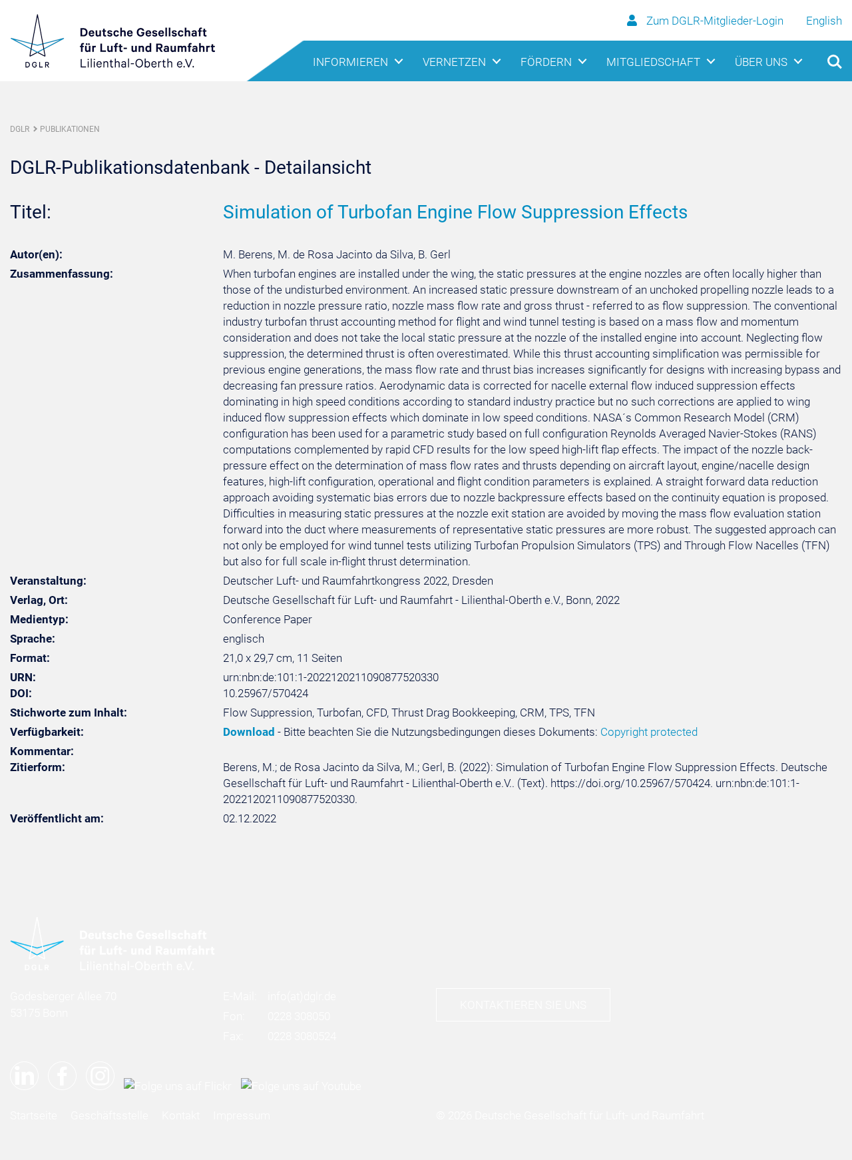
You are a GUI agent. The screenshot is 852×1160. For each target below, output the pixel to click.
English (824, 20)
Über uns (761, 62)
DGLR (19, 129)
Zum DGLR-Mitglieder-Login (715, 20)
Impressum (241, 1115)
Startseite (33, 1115)
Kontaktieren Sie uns (523, 1005)
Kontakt (181, 1115)
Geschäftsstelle (109, 1115)
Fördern (546, 62)
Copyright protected (649, 731)
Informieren (350, 62)
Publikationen (70, 129)
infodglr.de (302, 996)
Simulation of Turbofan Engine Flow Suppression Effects (455, 212)
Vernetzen (454, 62)
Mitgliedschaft (653, 62)
